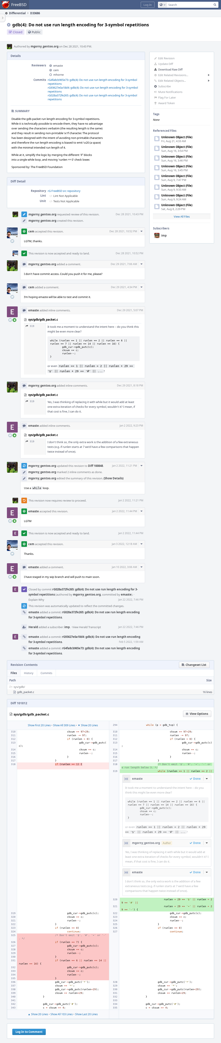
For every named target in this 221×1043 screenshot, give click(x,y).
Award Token (166, 103)
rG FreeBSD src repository (64, 191)
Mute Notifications (170, 92)
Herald (33, 627)
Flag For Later (167, 97)
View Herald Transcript (86, 627)
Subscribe (164, 86)
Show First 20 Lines (39, 725)
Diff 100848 (95, 466)
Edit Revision (166, 58)
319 (32, 326)
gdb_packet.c (25, 692)
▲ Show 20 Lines (38, 1014)
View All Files (182, 216)
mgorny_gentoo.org (44, 46)
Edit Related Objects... (172, 81)
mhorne (58, 75)
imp (164, 235)
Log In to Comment (29, 1032)
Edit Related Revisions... (173, 75)
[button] (148, 5)
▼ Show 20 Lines (88, 725)
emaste (58, 65)
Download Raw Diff (170, 69)
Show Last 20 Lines (86, 1014)
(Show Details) (113, 478)
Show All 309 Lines (64, 725)
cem (56, 70)
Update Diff (165, 64)
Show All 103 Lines (62, 1014)
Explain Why (36, 600)
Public (36, 32)
